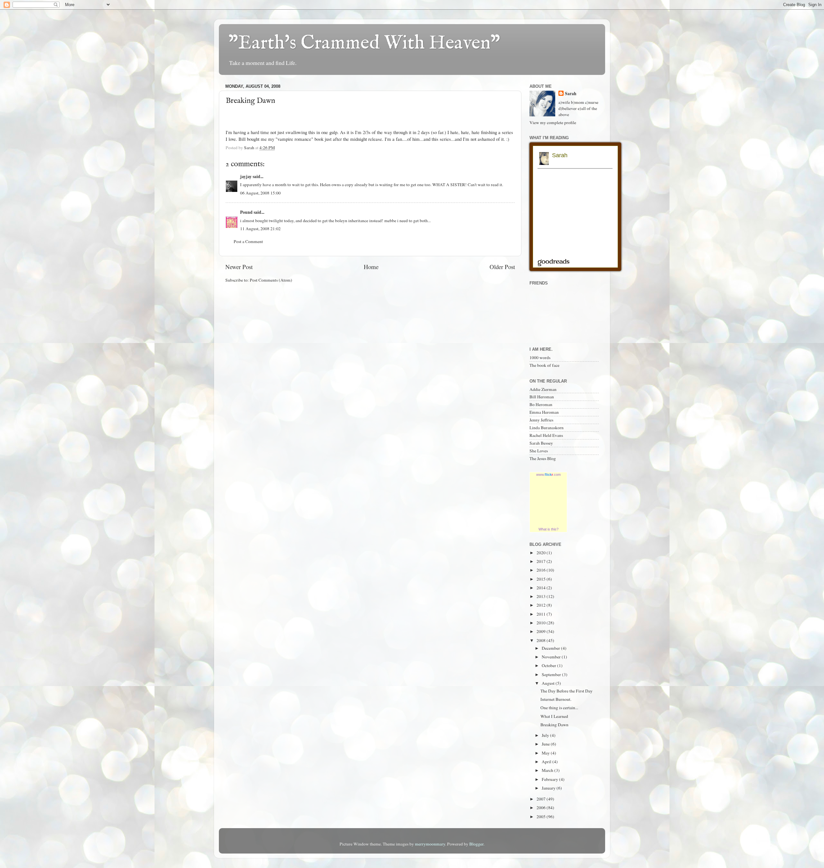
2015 (542, 579)
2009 (542, 631)
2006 (542, 807)
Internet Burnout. (555, 699)
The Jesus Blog (542, 458)
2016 (542, 570)
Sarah (570, 94)
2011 (542, 614)
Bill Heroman (541, 397)
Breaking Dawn (554, 725)
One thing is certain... (559, 707)
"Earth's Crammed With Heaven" (364, 43)
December (551, 648)
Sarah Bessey (541, 443)
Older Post (502, 267)
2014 (542, 588)
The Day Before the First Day (566, 691)
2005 (542, 816)
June (546, 744)
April (547, 761)
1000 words (539, 357)
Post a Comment (248, 241)
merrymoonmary (430, 844)
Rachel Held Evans (546, 435)
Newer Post (239, 267)
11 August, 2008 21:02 (260, 228)
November (552, 657)
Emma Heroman (544, 412)
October (549, 665)
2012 (542, 605)
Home (371, 267)
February (550, 779)
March (548, 770)
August (549, 683)
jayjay (246, 176)
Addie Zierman (543, 389)
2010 (542, 623)
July (546, 735)
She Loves (538, 451)
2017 (542, 561)
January (549, 788)
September (552, 674)
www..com (548, 474)
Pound (246, 212)
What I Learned (554, 716)
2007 (542, 799)
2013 (542, 596)
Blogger (476, 844)
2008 (542, 640)
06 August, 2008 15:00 (260, 193)
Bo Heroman (540, 404)
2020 (542, 553)
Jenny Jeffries (541, 420)
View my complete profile (552, 122)
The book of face (544, 365)
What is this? (548, 529)
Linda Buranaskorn (546, 427)
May (546, 753)
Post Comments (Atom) (271, 280)
